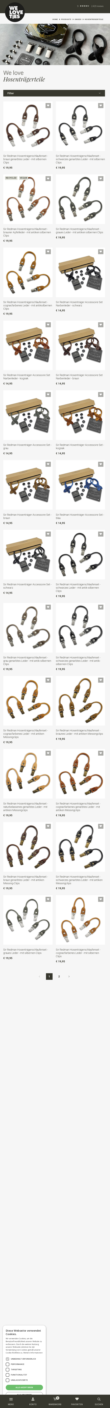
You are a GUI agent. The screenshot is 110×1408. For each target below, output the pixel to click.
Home (55, 19)
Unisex (78, 19)
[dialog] (24, 1365)
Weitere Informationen (33, 1353)
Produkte (66, 19)
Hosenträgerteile (94, 19)
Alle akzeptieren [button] (24, 1387)
